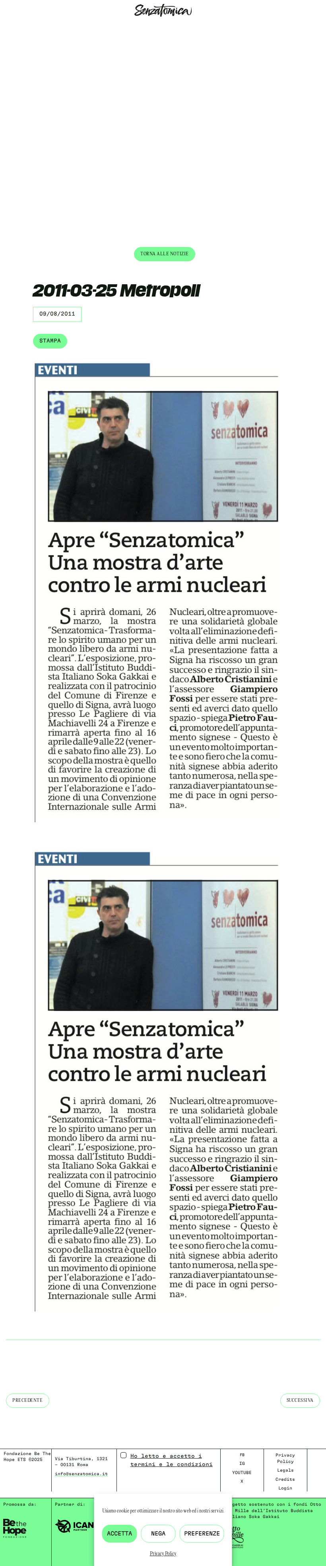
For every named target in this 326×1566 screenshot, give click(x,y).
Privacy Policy (163, 1554)
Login (285, 1488)
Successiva (300, 1400)
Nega (158, 1534)
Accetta (119, 1534)
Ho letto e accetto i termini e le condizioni (171, 1460)
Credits (285, 1479)
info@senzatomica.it (81, 1474)
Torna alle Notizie (164, 254)
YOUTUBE (242, 1472)
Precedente (27, 1400)
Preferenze (202, 1534)
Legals (285, 1470)
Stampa (50, 341)
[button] (6, 27)
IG (242, 1463)
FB (242, 1455)
